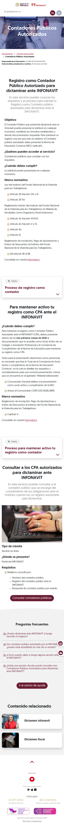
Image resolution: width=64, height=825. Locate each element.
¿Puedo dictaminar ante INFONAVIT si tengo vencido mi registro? (29, 635)
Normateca (33, 260)
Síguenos (32, 773)
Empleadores (11, 12)
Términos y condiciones (32, 821)
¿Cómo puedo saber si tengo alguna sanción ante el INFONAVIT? (33, 656)
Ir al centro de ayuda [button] (32, 685)
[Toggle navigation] (52, 12)
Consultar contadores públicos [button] (32, 598)
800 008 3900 (48, 800)
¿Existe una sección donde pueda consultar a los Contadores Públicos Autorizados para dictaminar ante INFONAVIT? (32, 669)
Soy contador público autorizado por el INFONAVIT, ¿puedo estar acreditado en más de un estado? (33, 645)
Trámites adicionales (25, 54)
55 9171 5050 (16, 800)
